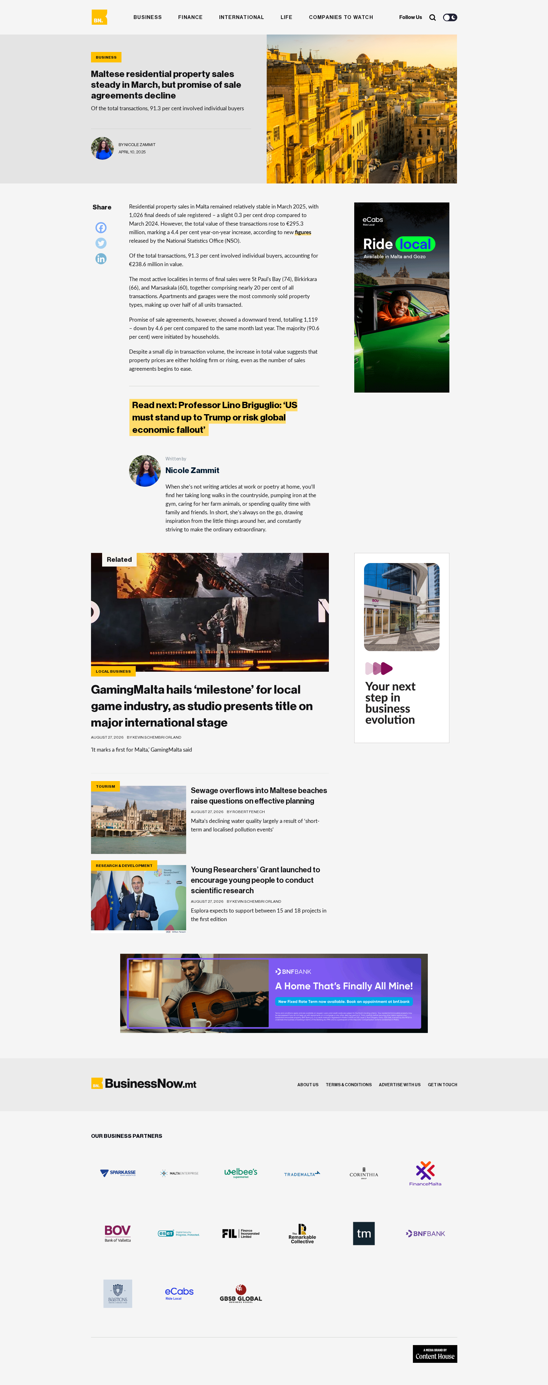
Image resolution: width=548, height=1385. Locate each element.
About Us (307, 1085)
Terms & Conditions (349, 1085)
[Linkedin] (102, 260)
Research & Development (124, 866)
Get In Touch (442, 1085)
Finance (190, 17)
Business (148, 17)
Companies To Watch (341, 17)
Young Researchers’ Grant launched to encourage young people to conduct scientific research (255, 880)
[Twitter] (102, 245)
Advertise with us (400, 1085)
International (241, 17)
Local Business (113, 671)
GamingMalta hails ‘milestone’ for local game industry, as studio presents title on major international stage (202, 706)
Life (287, 17)
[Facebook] (102, 229)
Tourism (105, 786)
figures (303, 232)
